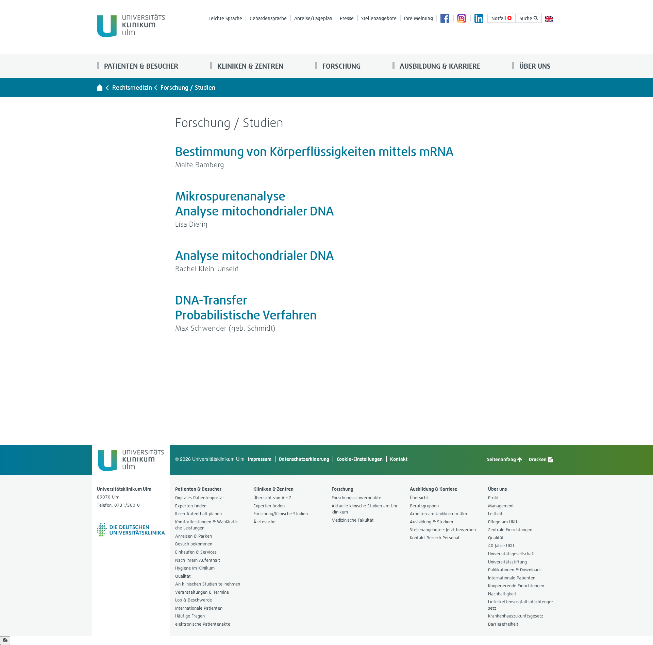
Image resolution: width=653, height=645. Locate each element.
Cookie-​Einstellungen (360, 459)
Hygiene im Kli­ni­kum (195, 568)
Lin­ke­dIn (479, 19)
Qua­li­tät (183, 576)
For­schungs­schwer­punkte (356, 497)
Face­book (445, 19)
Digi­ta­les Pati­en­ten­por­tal (199, 497)
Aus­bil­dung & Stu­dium (431, 521)
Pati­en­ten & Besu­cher (140, 66)
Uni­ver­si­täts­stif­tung (507, 561)
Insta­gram (462, 19)
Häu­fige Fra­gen (190, 615)
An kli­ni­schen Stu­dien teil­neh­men (207, 584)
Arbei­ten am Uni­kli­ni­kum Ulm (438, 513)
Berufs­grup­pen (424, 505)
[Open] (5, 640)
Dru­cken (538, 459)
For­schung (341, 66)
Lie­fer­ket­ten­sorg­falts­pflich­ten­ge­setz (520, 605)
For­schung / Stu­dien (188, 87)
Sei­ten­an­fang (502, 459)
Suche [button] (527, 18)
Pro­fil (493, 497)
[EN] (549, 18)
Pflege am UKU (502, 521)
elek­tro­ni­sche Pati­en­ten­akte (202, 624)
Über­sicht (419, 497)
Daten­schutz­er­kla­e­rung (304, 459)
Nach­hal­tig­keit (502, 593)
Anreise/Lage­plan (313, 18)
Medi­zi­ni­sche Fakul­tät (353, 520)
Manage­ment (501, 505)
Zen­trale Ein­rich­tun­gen (510, 529)
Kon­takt (398, 459)
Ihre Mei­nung (418, 18)
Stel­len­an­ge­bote (379, 18)
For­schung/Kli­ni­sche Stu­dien (280, 513)
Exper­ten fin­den (190, 505)
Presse (347, 18)
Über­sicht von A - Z (272, 497)
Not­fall (499, 18)
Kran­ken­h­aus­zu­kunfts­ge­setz (515, 615)
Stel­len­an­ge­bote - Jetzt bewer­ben (443, 529)
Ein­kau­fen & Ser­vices (196, 552)
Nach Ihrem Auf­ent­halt (197, 560)
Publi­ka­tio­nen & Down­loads (514, 569)
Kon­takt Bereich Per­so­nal (434, 537)
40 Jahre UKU (501, 545)
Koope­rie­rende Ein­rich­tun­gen (516, 585)
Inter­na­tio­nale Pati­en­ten (198, 608)
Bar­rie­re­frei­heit (503, 624)
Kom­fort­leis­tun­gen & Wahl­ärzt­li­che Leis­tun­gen (206, 525)
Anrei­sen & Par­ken (193, 536)
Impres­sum (259, 459)
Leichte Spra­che (225, 18)
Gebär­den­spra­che (268, 18)
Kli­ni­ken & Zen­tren (249, 66)
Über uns (534, 66)
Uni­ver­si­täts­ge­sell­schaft (511, 553)
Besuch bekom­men (193, 543)
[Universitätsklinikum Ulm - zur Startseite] (99, 87)
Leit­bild (495, 513)
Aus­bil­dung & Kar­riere (439, 66)
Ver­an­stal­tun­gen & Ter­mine (202, 592)
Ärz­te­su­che (264, 521)
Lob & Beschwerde (193, 600)
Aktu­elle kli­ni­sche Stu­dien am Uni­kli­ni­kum (365, 509)
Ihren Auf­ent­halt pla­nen (198, 513)
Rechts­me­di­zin (132, 87)
